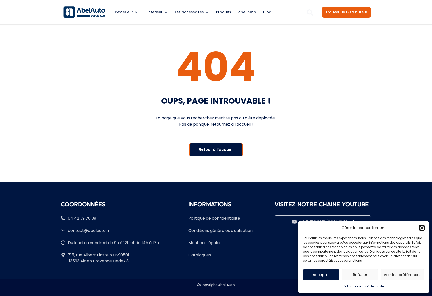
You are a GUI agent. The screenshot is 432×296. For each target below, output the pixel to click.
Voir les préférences (403, 274)
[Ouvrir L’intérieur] (166, 12)
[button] (422, 227)
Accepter (321, 274)
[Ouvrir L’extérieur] (136, 12)
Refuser (360, 274)
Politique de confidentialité (364, 286)
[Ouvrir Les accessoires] (207, 12)
